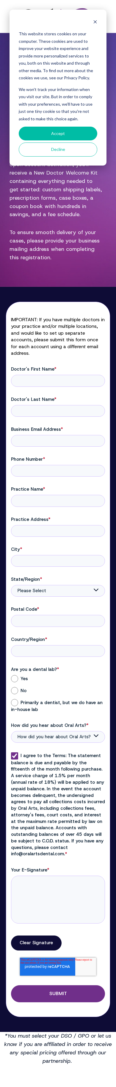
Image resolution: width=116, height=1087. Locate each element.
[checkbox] (58, 694)
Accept (58, 133)
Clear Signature (36, 943)
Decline (58, 149)
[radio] (58, 678)
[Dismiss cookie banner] (95, 22)
